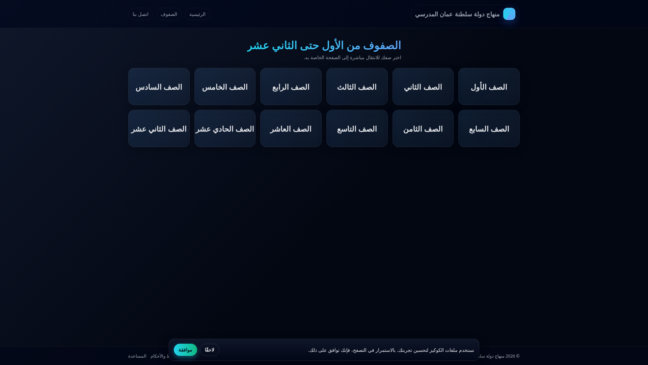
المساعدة (137, 356)
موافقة (185, 349)
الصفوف (169, 14)
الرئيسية (197, 14)
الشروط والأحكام (166, 356)
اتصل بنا (140, 14)
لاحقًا (209, 349)
